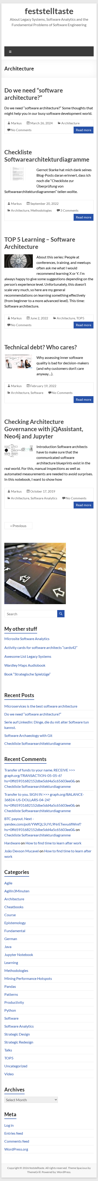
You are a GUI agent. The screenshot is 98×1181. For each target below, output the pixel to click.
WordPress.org (16, 1149)
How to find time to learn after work (53, 843)
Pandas (10, 986)
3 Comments (69, 210)
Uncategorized (15, 1066)
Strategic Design (17, 1034)
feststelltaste (49, 11)
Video (9, 1074)
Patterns (11, 994)
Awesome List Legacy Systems (27, 656)
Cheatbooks (13, 907)
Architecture (70, 123)
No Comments (21, 130)
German (10, 938)
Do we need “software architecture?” (33, 94)
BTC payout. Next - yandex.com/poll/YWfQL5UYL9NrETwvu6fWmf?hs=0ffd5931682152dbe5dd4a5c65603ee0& (42, 824)
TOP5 (80, 318)
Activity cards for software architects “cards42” (40, 647)
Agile (8, 883)
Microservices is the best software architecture (40, 706)
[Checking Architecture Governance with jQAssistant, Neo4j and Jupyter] (18, 446)
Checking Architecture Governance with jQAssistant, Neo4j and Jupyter (43, 429)
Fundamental (14, 930)
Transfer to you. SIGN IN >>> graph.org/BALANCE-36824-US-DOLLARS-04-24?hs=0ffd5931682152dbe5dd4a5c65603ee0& (44, 799)
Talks (8, 1050)
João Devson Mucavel (21, 851)
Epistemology (15, 923)
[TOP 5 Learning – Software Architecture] (18, 256)
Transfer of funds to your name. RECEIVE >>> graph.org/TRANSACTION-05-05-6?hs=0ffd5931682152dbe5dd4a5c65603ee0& (39, 775)
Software (37, 393)
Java (7, 946)
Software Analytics (44, 498)
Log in (9, 1125)
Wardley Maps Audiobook (24, 665)
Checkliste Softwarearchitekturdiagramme (46, 155)
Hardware (12, 843)
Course (10, 915)
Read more (83, 130)
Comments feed (16, 1141)
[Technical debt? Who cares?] (18, 357)
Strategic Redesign (18, 1042)
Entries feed (13, 1133)
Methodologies (41, 210)
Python (10, 1010)
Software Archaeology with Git (28, 735)
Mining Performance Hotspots (28, 978)
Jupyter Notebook (18, 954)
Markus (16, 123)
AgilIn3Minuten (16, 891)
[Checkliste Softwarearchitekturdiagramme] (18, 169)
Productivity (14, 1002)
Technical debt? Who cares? (40, 347)
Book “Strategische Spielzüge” (27, 674)
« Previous (18, 525)
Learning (11, 962)
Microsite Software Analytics (26, 638)
